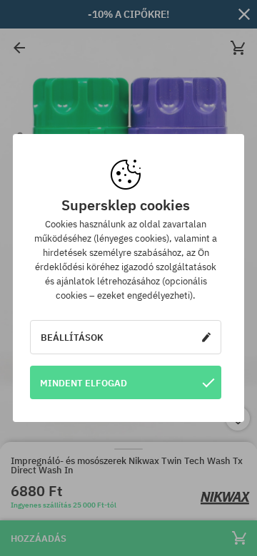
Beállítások (72, 337)
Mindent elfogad (83, 382)
